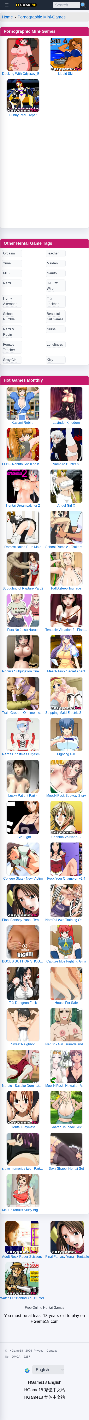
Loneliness (55, 344)
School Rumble (9, 316)
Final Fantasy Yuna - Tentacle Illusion (67, 1256)
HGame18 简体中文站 (44, 1397)
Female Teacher (9, 347)
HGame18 (16, 1350)
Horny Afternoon (10, 301)
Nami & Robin (8, 331)
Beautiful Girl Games (55, 316)
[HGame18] (26, 5)
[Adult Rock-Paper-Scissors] (22, 1237)
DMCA (16, 1356)
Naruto (52, 273)
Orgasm (9, 253)
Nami (7, 283)
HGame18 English (44, 1382)
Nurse (51, 329)
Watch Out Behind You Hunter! (22, 1298)
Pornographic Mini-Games (42, 17)
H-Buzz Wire (52, 285)
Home (7, 17)
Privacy (38, 1350)
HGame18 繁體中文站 (44, 1389)
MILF (7, 273)
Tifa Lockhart (53, 301)
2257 (27, 1356)
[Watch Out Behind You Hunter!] (22, 1278)
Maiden (52, 263)
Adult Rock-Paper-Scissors (22, 1256)
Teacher (53, 253)
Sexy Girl (10, 360)
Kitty (50, 360)
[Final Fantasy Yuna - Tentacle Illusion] (67, 1237)
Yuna (7, 263)
